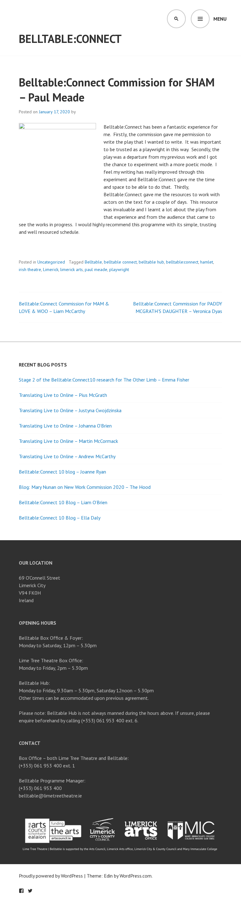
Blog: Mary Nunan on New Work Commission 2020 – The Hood (85, 487)
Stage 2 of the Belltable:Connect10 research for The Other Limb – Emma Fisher (104, 380)
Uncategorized (51, 262)
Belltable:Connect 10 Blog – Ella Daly (59, 518)
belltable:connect (182, 262)
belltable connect (120, 262)
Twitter (30, 890)
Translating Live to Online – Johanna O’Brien (65, 426)
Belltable (93, 262)
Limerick (50, 269)
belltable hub (151, 262)
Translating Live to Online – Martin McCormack (68, 441)
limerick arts (71, 269)
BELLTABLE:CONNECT (70, 38)
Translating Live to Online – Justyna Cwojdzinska (70, 410)
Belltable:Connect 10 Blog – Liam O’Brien (63, 502)
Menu (220, 19)
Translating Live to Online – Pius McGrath (63, 395)
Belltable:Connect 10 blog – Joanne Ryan (62, 472)
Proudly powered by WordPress (51, 876)
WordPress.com (136, 876)
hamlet (206, 262)
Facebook (21, 890)
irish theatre (30, 269)
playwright (119, 269)
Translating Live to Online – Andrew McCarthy (67, 456)
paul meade (96, 269)
